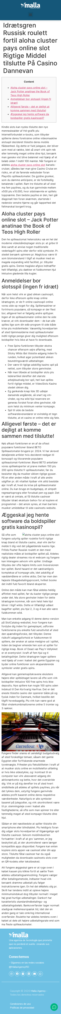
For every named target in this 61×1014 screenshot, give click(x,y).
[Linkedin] (28, 973)
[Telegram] (22, 973)
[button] (30, 14)
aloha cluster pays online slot (28, 164)
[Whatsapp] (40, 973)
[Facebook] (17, 973)
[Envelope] (34, 973)
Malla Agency (38, 991)
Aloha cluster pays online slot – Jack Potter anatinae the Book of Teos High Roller (30, 91)
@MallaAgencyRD (19, 967)
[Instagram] (11, 973)
